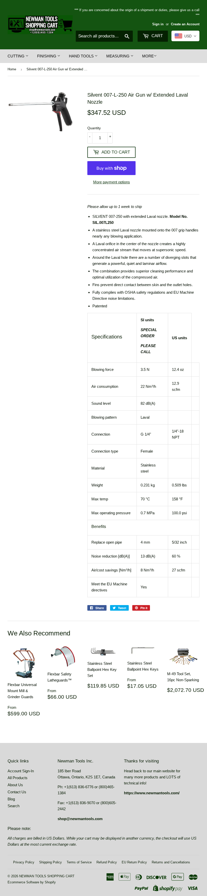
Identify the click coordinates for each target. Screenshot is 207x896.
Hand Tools (82, 56)
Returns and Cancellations (171, 862)
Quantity (94, 128)
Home (12, 69)
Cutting (16, 56)
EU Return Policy (134, 862)
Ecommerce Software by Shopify (32, 882)
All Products (18, 778)
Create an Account (185, 24)
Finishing (47, 56)
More (148, 56)
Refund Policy (106, 862)
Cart (156, 35)
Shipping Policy (50, 862)
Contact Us (17, 792)
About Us (15, 785)
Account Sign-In (21, 771)
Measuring (118, 56)
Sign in (158, 24)
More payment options (111, 182)
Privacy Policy (23, 862)
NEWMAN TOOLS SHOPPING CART (46, 876)
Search (13, 806)
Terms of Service (79, 862)
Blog (11, 799)
